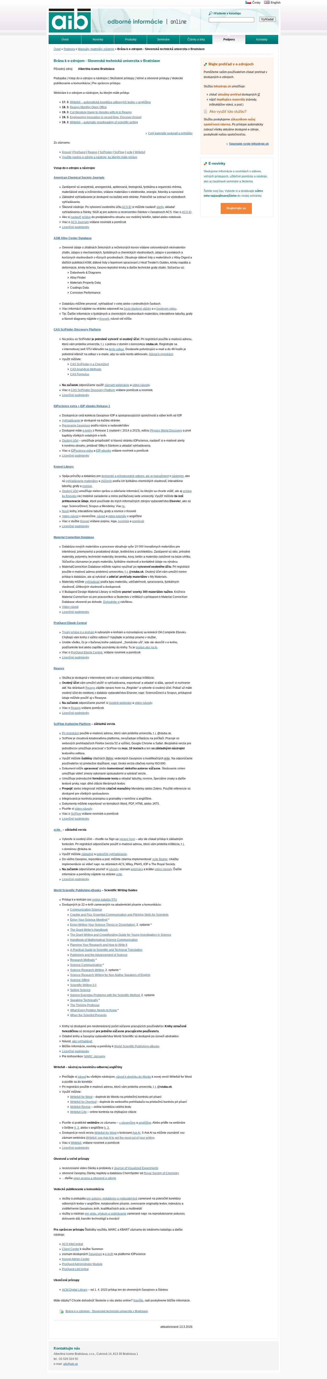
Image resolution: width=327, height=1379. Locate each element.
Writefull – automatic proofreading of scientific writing (104, 122)
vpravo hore (127, 839)
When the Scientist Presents (88, 1015)
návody (113, 869)
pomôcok (138, 521)
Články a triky (196, 39)
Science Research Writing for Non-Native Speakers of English (110, 975)
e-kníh (109, 1254)
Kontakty (261, 39)
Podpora (69, 49)
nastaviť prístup (81, 217)
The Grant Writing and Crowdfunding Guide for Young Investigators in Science (120, 934)
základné (87, 854)
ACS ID (126, 207)
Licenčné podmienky (75, 227)
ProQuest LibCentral (75, 1269)
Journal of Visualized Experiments (136, 1168)
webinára (137, 869)
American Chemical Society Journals (79, 177)
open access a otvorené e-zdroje (94, 1178)
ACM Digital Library (74, 1289)
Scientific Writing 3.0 (83, 985)
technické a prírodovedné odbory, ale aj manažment (135, 476)
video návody (141, 385)
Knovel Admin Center (76, 1259)
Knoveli (104, 318)
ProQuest (79, 152)
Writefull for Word (81, 1097)
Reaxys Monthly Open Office (88, 107)
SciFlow (119, 152)
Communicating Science (86, 909)
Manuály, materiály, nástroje (96, 49)
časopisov (95, 1254)
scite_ (58, 829)
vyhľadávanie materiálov (82, 481)
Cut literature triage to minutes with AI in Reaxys (101, 112)
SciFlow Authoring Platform (72, 724)
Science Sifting (80, 980)
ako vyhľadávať (82, 1041)
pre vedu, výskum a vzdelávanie (105, 1213)
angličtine (145, 1122)
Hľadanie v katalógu (227, 13)
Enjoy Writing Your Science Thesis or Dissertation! (102, 924)
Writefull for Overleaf (83, 1102)
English (276, 2)
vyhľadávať (92, 581)
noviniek (123, 521)
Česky (256, 2)
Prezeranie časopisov (76, 425)
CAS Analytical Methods (85, 369)
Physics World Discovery (166, 430)
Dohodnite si (111, 602)
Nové (65, 511)
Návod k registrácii (161, 354)
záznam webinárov (117, 385)
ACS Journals (80, 222)
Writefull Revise (80, 1107)
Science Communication (86, 965)
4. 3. (77, 1127)
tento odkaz (116, 349)
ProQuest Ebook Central (70, 623)
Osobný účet (70, 440)
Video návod (70, 516)
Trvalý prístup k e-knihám (78, 632)
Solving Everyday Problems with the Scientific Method (105, 995)
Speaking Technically (84, 1000)
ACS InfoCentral (72, 1244)
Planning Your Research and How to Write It (98, 945)
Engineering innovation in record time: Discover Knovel (105, 117)
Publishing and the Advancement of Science (98, 955)
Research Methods (82, 960)
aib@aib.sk (70, 1364)
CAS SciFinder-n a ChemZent (89, 364)
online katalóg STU (104, 899)
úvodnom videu (166, 308)
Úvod (65, 39)
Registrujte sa (236, 208)
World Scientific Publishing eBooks (77, 890)
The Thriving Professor (85, 1005)
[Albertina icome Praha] (247, 2)
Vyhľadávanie (71, 420)
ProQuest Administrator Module (82, 1264)
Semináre (163, 39)
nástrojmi (178, 476)
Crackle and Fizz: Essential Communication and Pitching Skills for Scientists (119, 914)
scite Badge (160, 859)
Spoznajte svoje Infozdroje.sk (249, 144)
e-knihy (87, 430)
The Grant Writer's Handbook (89, 929)
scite (130, 152)
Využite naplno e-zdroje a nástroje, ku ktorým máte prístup (99, 157)
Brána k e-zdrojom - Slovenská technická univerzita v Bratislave (107, 1311)
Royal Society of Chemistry (161, 1173)
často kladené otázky (137, 308)
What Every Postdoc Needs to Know (93, 1010)
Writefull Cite (78, 1112)
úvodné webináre (120, 703)
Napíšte (138, 1300)
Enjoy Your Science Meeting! (88, 919)
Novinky (98, 39)
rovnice (87, 486)
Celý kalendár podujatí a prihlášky (170, 133)
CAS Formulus (79, 374)
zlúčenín (106, 481)
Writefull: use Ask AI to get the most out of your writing (120, 1137)
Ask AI (136, 1132)
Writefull (140, 152)
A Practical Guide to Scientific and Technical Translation (106, 950)
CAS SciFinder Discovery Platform (77, 329)
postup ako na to (146, 647)
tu (123, 506)
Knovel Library (64, 466)
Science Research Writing (87, 970)
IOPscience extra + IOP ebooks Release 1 (82, 406)
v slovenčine (127, 1122)
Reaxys (92, 152)
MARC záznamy (94, 1056)
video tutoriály (117, 516)
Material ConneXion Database (74, 537)
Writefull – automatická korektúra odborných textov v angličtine (110, 102)
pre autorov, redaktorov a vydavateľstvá (111, 1198)
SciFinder (106, 152)
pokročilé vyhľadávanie (111, 854)
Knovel (66, 152)
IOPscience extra (82, 450)
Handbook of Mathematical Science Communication (104, 940)
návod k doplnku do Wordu (133, 1076)
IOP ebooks (103, 450)
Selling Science (80, 990)
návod (101, 516)
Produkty (130, 39)
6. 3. (107, 1127)
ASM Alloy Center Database (73, 238)
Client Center (70, 1249)
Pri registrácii (70, 733)
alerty (160, 207)
